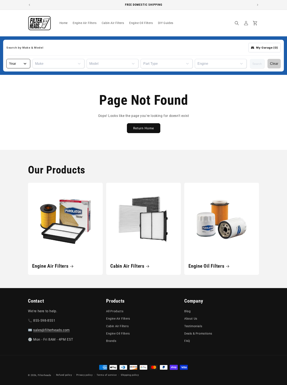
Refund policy (64, 375)
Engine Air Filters (50, 266)
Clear (274, 63)
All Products (114, 311)
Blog (187, 311)
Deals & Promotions (198, 333)
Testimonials (193, 326)
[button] (236, 23)
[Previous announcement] (29, 5)
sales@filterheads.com (51, 330)
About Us (190, 318)
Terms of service (107, 375)
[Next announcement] (257, 5)
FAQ (187, 341)
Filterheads (44, 375)
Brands (111, 341)
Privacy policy (84, 375)
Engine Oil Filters (206, 266)
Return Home (143, 128)
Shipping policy (130, 375)
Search (257, 63)
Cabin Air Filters (127, 266)
